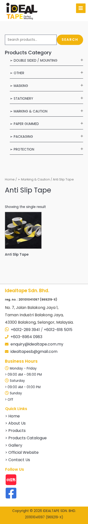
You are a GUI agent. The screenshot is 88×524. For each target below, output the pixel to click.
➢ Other (17, 73)
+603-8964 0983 (26, 337)
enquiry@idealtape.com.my (37, 344)
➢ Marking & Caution (28, 111)
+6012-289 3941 (25, 329)
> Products (15, 430)
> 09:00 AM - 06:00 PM (23, 374)
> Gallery (13, 445)
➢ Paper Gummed (24, 124)
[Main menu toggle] (81, 8)
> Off (9, 399)
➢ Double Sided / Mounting (33, 60)
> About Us (15, 423)
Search (70, 39)
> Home (12, 416)
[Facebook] (11, 493)
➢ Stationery (21, 98)
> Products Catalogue (26, 438)
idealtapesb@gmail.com (34, 351)
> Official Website (22, 452)
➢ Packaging (21, 136)
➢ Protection (22, 149)
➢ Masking (19, 85)
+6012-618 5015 (58, 329)
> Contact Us (17, 460)
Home (10, 179)
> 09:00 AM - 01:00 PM (23, 387)
